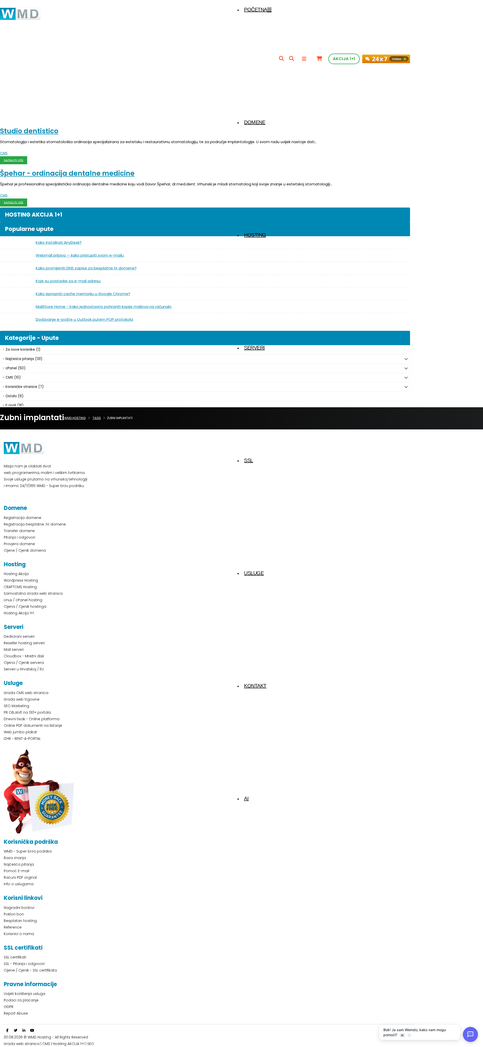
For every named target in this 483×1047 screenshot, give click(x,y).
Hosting (255, 235)
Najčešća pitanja (19, 864)
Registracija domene (22, 517)
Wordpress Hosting (21, 580)
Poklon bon (14, 914)
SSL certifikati (15, 957)
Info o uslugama (18, 884)
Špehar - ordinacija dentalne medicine (67, 173)
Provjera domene (19, 543)
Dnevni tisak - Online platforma (31, 718)
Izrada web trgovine (21, 699)
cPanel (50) (15, 368)
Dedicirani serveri (19, 636)
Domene (254, 122)
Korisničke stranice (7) (25, 386)
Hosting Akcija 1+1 (19, 613)
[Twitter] (15, 1030)
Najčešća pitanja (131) (24, 358)
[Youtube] (32, 1030)
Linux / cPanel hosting (23, 599)
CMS (4, 153)
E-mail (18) (14, 405)
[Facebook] (7, 1030)
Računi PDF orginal (20, 877)
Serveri (254, 347)
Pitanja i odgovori (19, 537)
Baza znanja (15, 857)
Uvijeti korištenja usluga (24, 993)
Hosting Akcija (16, 573)
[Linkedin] (23, 1030)
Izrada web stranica (21, 1043)
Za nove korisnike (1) (23, 349)
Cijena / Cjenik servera (24, 662)
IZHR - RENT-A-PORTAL (22, 738)
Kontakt (255, 686)
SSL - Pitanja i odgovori (24, 963)
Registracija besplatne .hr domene (35, 524)
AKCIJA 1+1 (344, 59)
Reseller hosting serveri (24, 643)
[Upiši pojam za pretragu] (281, 59)
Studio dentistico (29, 131)
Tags (97, 418)
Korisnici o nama (19, 933)
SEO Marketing (16, 705)
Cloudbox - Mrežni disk (24, 656)
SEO (90, 1043)
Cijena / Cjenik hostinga (25, 606)
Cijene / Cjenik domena (25, 550)
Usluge (254, 573)
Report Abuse (16, 1013)
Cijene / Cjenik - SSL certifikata (30, 970)
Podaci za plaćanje (21, 1000)
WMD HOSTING (75, 418)
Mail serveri (14, 649)
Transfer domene (19, 530)
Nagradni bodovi (19, 907)
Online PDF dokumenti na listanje (33, 725)
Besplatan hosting (20, 920)
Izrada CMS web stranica (26, 692)
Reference (13, 927)
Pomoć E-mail (16, 870)
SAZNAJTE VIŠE (13, 160)
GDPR (8, 1006)
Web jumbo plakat (20, 732)
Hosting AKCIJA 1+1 (69, 1043)
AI (246, 798)
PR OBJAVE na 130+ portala (27, 712)
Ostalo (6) (14, 396)
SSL (248, 460)
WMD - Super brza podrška (28, 851)
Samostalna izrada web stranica (33, 593)
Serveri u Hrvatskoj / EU (24, 669)
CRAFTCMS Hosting (20, 586)
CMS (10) (13, 377)
